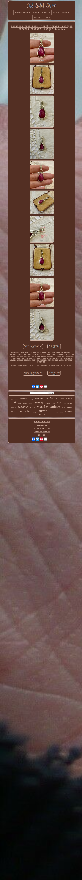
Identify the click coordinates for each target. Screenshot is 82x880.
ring (19, 411)
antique (55, 406)
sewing (47, 403)
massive (42, 406)
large (35, 412)
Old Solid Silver (42, 422)
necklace (60, 398)
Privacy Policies (42, 428)
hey (44, 414)
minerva (68, 411)
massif (30, 403)
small (13, 412)
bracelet (39, 398)
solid (27, 411)
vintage (31, 399)
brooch (51, 412)
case (16, 399)
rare (40, 414)
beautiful (23, 406)
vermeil (69, 399)
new (63, 407)
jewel (57, 412)
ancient (50, 398)
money (39, 402)
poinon (69, 407)
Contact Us (42, 425)
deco (12, 399)
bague (19, 403)
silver (43, 411)
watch (13, 407)
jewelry (24, 403)
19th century (68, 403)
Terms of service (42, 432)
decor (53, 403)
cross (61, 412)
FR (44, 435)
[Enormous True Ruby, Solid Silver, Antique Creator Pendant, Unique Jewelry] (41, 48)
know (32, 407)
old (14, 402)
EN (39, 435)
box (59, 402)
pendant (23, 398)
